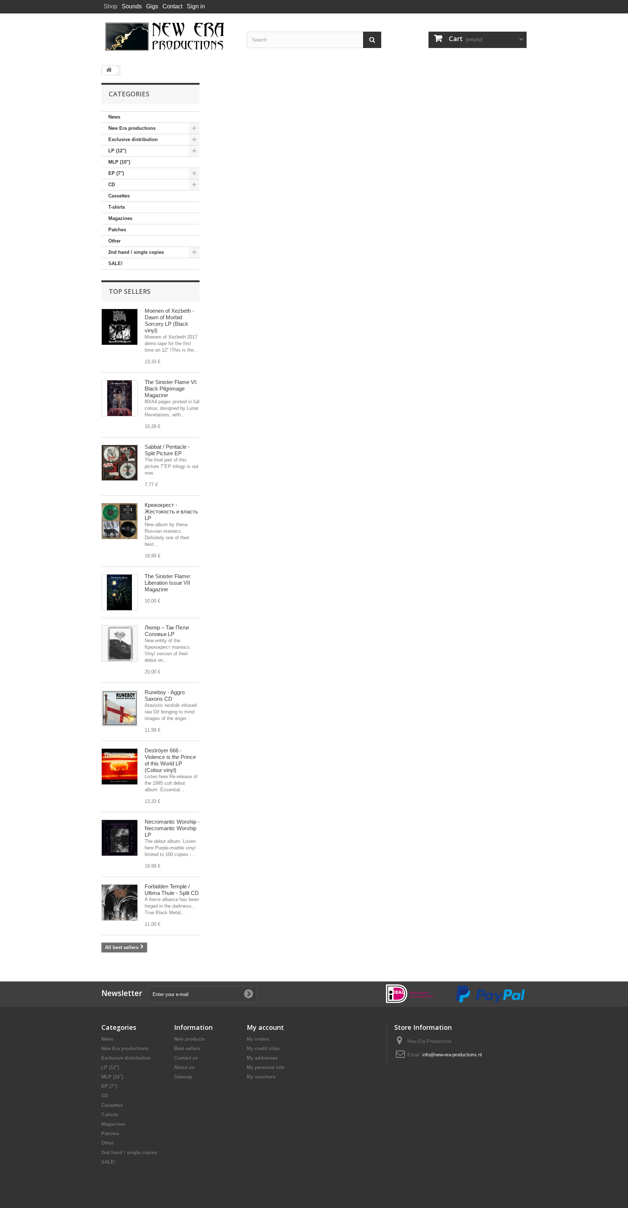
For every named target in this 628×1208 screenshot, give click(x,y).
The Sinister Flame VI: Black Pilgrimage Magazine (171, 388)
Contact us (186, 1058)
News (114, 117)
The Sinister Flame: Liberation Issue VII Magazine (168, 582)
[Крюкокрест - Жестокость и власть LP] (119, 521)
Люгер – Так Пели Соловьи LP (167, 630)
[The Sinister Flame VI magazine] (119, 398)
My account (265, 1027)
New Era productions (132, 128)
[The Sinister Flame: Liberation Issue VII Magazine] (119, 592)
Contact (172, 6)
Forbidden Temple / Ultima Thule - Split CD (172, 889)
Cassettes (119, 196)
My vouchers (261, 1077)
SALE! (115, 263)
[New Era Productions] (168, 37)
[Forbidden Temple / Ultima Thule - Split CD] (119, 902)
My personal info (266, 1067)
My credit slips (263, 1048)
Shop (110, 6)
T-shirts (116, 207)
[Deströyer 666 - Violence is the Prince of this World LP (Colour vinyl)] (119, 766)
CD (111, 184)
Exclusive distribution (133, 139)
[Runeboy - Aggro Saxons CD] (119, 708)
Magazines (120, 218)
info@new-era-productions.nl (452, 1054)
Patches (117, 229)
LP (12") (117, 150)
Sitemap (183, 1077)
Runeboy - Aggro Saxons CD (165, 695)
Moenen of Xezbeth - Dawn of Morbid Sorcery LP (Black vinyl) (169, 320)
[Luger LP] (119, 643)
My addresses (262, 1058)
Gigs (152, 6)
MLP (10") (119, 162)
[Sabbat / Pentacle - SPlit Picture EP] (119, 463)
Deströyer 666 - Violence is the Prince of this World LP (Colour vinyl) (170, 760)
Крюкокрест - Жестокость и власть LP (171, 511)
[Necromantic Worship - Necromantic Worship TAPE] (119, 838)
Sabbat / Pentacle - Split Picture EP (167, 450)
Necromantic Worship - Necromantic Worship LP (172, 828)
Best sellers (187, 1048)
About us (184, 1067)
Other (114, 241)
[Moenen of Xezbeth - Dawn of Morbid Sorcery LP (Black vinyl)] (119, 327)
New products (189, 1039)
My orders (258, 1039)
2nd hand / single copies (136, 252)
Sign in (196, 6)
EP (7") (116, 173)
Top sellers (129, 291)
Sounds (132, 6)
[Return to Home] (109, 70)
